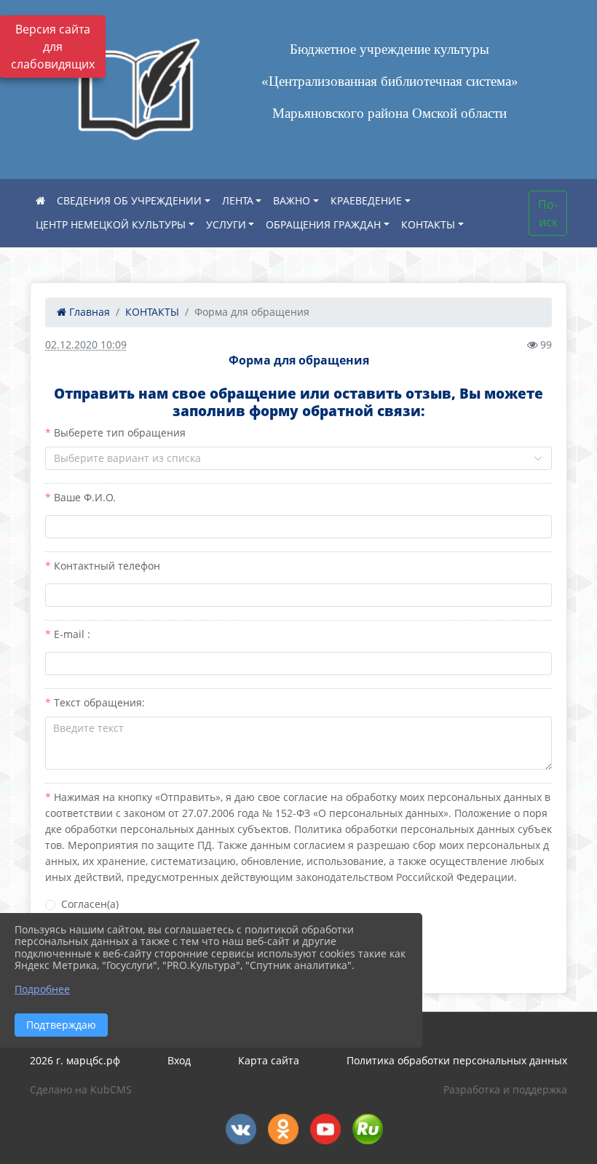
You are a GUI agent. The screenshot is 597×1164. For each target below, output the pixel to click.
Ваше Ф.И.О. (85, 497)
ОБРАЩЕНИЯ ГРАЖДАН (323, 224)
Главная (88, 312)
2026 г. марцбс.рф (75, 1060)
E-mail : (72, 634)
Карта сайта (268, 1060)
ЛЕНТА (237, 200)
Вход (179, 1060)
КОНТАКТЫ (428, 224)
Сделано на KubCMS (81, 1089)
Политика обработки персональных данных (457, 1060)
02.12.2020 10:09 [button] (86, 344)
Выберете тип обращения (120, 432)
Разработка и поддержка (505, 1089)
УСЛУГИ (226, 224)
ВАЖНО (291, 200)
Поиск (548, 213)
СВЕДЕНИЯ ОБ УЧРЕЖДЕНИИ (129, 200)
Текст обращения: (99, 702)
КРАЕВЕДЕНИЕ (366, 200)
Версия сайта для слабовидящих (53, 46)
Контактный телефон (107, 566)
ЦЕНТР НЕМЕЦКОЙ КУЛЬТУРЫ (111, 224)
